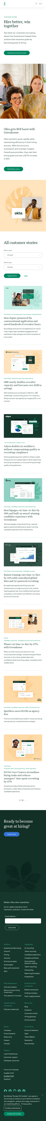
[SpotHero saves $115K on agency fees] (23, 691)
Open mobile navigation (40, 4)
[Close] (42, 1095)
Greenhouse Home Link (4, 3)
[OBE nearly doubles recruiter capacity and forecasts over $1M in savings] (23, 363)
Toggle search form (36, 4)
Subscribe (12, 928)
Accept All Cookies (14, 1114)
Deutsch (7, 1079)
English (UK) (9, 1076)
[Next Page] (25, 800)
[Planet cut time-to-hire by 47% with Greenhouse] (23, 623)
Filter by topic (8, 250)
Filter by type (8, 262)
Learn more (11, 834)
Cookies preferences (12, 1108)
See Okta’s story (13, 169)
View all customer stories (16, 53)
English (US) (9, 1073)
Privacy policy (26, 1104)
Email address (11, 916)
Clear (26, 276)
